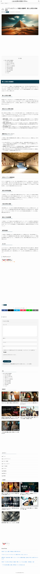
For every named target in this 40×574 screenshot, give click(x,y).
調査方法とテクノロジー (11, 64)
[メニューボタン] (1, 1)
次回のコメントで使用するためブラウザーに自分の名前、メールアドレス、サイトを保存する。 (19, 350)
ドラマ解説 (5, 466)
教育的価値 (8, 71)
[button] (5, 310)
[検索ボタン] (39, 1)
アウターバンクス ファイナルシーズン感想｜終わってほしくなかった (15, 554)
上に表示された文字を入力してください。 (10, 354)
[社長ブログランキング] (9, 260)
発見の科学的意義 (10, 67)
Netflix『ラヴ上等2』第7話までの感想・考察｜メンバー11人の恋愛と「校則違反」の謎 (18, 561)
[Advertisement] (20, 45)
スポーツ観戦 (5, 461)
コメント (5, 324)
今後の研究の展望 (10, 68)
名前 (4, 338)
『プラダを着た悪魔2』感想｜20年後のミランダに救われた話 (13, 564)
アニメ (4, 456)
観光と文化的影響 (8, 383)
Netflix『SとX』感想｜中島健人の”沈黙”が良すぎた (11, 551)
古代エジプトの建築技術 (11, 65)
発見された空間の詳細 (10, 63)
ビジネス (4, 468)
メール (4, 342)
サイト (4, 346)
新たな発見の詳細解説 (9, 60)
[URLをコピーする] (35, 310)
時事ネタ (4, 473)
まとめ (8, 72)
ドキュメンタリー (6, 463)
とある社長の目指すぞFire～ (20, 1)
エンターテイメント (7, 458)
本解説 (4, 475)
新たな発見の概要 (10, 61)
